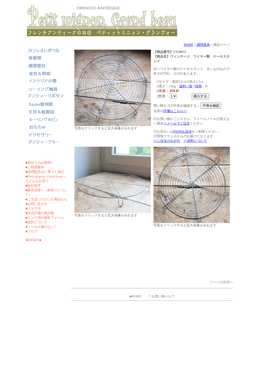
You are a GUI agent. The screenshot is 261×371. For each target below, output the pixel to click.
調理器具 (203, 45)
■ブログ (31, 231)
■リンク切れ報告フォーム (44, 217)
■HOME (135, 296)
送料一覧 (185, 86)
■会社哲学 (33, 185)
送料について (37, 222)
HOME (188, 45)
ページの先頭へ (221, 282)
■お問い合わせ (36, 204)
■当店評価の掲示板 (39, 213)
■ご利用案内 (34, 167)
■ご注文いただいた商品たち (46, 199)
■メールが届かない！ (41, 227)
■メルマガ (33, 208)
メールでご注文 (178, 123)
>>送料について (195, 141)
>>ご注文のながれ (166, 141)
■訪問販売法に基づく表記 (44, 172)
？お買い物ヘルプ (161, 296)
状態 (198, 86)
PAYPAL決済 (182, 131)
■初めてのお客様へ (39, 162)
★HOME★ (33, 240)
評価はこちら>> (175, 111)
